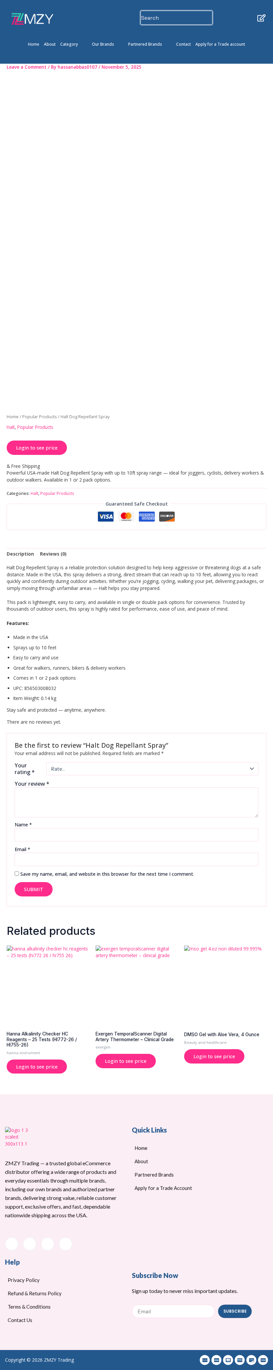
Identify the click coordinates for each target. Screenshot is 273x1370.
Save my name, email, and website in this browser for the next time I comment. (107, 874)
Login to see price (37, 447)
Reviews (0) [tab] (53, 554)
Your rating (25, 768)
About (50, 44)
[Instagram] (65, 1244)
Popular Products (39, 417)
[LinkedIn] (47, 1244)
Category (69, 44)
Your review (32, 783)
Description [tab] (20, 554)
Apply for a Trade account (220, 44)
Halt (11, 427)
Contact (183, 44)
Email (22, 849)
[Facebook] (11, 1244)
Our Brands (103, 44)
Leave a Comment (27, 67)
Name (23, 824)
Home (33, 44)
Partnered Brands (145, 44)
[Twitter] (29, 1244)
